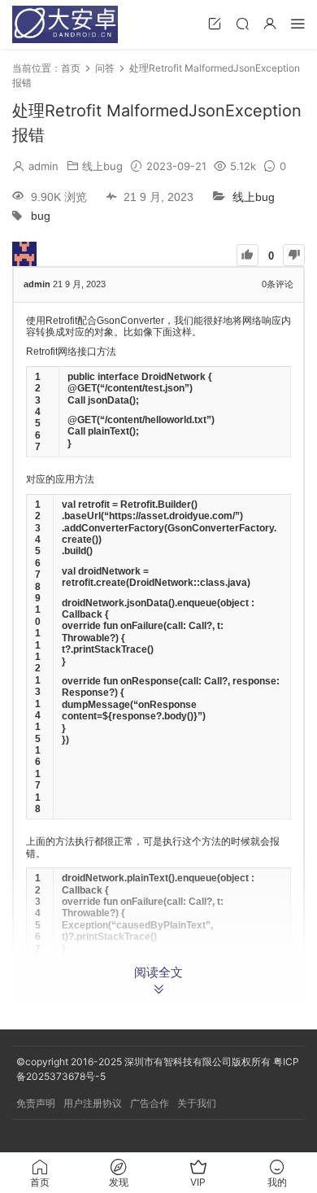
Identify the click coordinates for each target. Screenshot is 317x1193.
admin (43, 166)
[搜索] (242, 23)
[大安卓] (65, 24)
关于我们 (196, 1103)
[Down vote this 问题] (294, 255)
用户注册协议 (92, 1103)
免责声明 (35, 1103)
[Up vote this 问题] (247, 255)
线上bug (102, 166)
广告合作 (149, 1103)
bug (40, 216)
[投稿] (214, 23)
